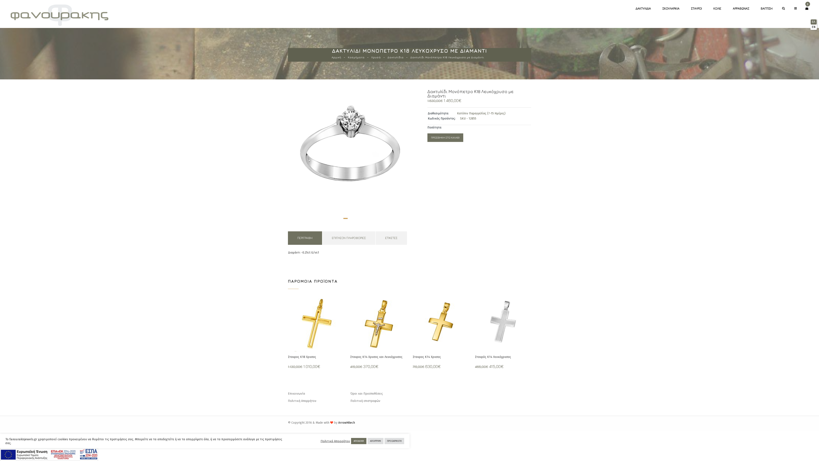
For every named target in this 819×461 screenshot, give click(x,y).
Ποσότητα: (434, 127)
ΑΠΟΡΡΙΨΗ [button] (375, 441)
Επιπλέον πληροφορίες (349, 238)
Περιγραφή (304, 238)
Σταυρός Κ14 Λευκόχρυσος (493, 357)
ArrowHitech (346, 423)
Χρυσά (376, 57)
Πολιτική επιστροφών (365, 401)
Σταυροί (696, 8)
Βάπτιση (767, 8)
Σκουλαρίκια (671, 8)
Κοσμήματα (356, 57)
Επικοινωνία (296, 393)
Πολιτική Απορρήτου (302, 401)
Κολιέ (717, 8)
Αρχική (336, 57)
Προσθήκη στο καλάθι (445, 137)
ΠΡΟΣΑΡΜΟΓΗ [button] (394, 441)
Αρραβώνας (741, 8)
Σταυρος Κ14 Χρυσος (427, 357)
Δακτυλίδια (643, 8)
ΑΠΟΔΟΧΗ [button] (359, 441)
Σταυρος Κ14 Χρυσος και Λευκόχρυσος (376, 357)
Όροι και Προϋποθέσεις (366, 393)
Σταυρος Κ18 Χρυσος (302, 357)
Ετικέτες (391, 238)
